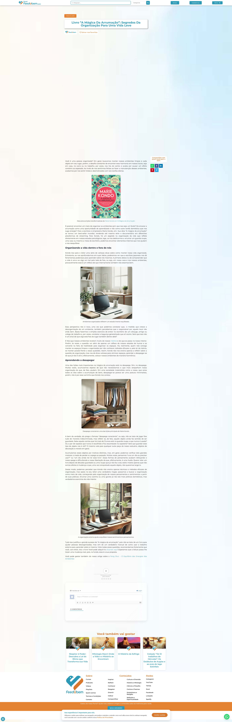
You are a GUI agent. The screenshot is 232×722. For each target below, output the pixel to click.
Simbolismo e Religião (132, 693)
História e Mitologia (134, 683)
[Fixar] (85, 602)
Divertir (111, 692)
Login (140, 590)
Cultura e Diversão (134, 679)
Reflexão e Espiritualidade (132, 698)
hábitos (114, 341)
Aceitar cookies (159, 715)
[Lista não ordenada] (90, 602)
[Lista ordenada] (87, 602)
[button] (226, 716)
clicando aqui (111, 550)
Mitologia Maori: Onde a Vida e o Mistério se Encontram (103, 656)
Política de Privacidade (105, 717)
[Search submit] (148, 3)
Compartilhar (113, 699)
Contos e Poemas (133, 689)
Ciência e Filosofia (133, 686)
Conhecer (111, 686)
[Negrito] (77, 602)
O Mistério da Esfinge (128, 654)
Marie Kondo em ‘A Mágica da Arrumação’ (120, 221)
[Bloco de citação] (93, 602)
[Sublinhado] (82, 602)
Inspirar (111, 679)
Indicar (110, 696)
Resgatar (111, 689)
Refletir (111, 683)
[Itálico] (80, 602)
